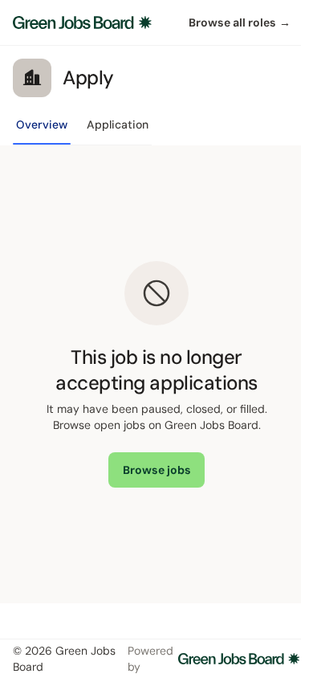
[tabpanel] (156, 374)
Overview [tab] (41, 124)
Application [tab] (117, 124)
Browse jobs (157, 470)
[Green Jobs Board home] (82, 22)
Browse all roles (240, 22)
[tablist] (82, 129)
